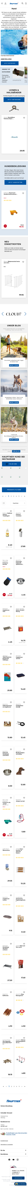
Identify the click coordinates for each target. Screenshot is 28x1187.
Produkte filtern (14, 489)
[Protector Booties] (7, 581)
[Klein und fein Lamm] (20, 964)
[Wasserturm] (7, 867)
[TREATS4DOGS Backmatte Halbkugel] (7, 677)
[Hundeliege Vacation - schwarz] (7, 967)
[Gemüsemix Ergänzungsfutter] (20, 918)
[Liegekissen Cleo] (7, 628)
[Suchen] (22, 3)
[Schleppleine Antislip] (20, 724)
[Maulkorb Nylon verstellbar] (20, 771)
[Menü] (2, 3)
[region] (14, 136)
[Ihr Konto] (5, 3)
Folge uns (12, 464)
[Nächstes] (26, 47)
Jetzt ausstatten (15, 182)
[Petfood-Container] (20, 533)
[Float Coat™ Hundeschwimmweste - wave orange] (14, 212)
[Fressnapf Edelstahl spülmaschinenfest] (20, 581)
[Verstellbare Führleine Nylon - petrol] (14, 137)
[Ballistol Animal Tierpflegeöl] (7, 533)
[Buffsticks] (7, 1012)
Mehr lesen (14, 365)
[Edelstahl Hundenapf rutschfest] (7, 772)
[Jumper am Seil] (20, 818)
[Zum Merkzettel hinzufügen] (24, 117)
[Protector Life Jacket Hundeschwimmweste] (7, 821)
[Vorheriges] (2, 47)
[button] (3, 314)
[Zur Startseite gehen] (14, 3)
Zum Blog (16, 451)
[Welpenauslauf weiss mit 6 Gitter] (14, 281)
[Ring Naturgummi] (20, 1012)
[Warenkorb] (25, 3)
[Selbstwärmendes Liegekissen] (7, 724)
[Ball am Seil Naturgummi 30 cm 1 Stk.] (20, 1059)
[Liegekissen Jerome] (20, 675)
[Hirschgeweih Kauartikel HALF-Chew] (7, 1061)
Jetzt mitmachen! (18, 1178)
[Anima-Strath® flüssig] (20, 628)
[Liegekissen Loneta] (7, 917)
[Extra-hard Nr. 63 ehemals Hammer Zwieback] (20, 870)
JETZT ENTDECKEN (14, 99)
